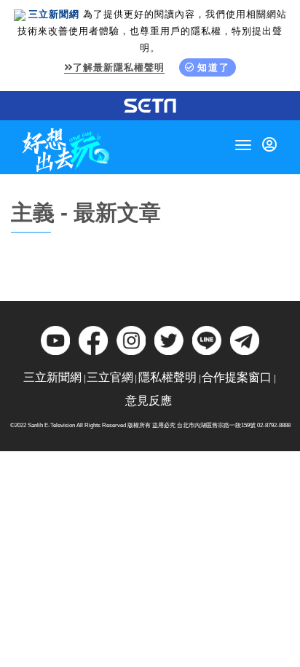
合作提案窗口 (237, 377)
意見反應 (148, 400)
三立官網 (110, 377)
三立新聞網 (52, 377)
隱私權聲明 (167, 377)
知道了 (213, 67)
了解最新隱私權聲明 (119, 67)
